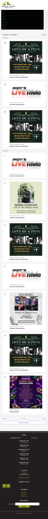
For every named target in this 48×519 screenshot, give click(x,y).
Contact (4, 28)
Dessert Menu (24, 496)
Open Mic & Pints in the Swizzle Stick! (19, 77)
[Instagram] (8, 486)
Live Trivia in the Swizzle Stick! (17, 104)
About (3, 11)
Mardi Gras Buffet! (14, 412)
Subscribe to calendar (23, 422)
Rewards (4, 25)
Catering (4, 19)
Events (3, 16)
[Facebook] (4, 486)
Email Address (12, 504)
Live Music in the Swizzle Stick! (17, 217)
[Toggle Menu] (41, 14)
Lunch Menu (24, 492)
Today (24, 418)
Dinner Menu (24, 493)
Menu (3, 14)
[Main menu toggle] (45, 5)
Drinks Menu (24, 495)
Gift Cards (4, 22)
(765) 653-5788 (25, 477)
